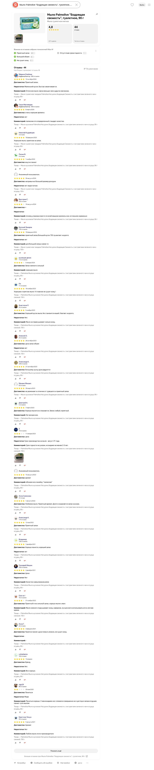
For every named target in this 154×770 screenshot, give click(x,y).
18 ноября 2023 (31, 288)
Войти (142, 5)
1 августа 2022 (30, 501)
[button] (18, 38)
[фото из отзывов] (19, 458)
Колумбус (21, 763)
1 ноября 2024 (30, 159)
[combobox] (45, 5)
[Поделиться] (97, 14)
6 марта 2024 (30, 109)
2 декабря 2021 (31, 570)
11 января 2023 (31, 433)
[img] (19, 79)
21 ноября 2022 (31, 600)
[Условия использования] (96, 51)
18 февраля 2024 (31, 232)
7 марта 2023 (30, 408)
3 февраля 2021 (31, 629)
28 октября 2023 (31, 341)
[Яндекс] (15, 4)
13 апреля (29, 659)
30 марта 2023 (30, 388)
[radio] (15, 100)
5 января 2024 (30, 262)
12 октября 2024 (31, 79)
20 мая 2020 (30, 689)
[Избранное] (132, 4)
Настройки (65, 763)
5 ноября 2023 (30, 310)
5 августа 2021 (30, 722)
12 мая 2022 (30, 522)
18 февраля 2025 (31, 137)
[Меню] (149, 4)
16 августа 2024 (31, 204)
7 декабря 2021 (31, 544)
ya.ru (80, 763)
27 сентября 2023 (31, 367)
